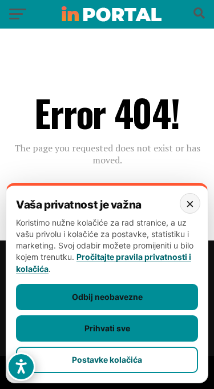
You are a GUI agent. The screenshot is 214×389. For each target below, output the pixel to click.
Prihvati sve (107, 328)
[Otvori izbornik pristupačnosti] (21, 366)
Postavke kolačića (107, 359)
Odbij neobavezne (107, 297)
